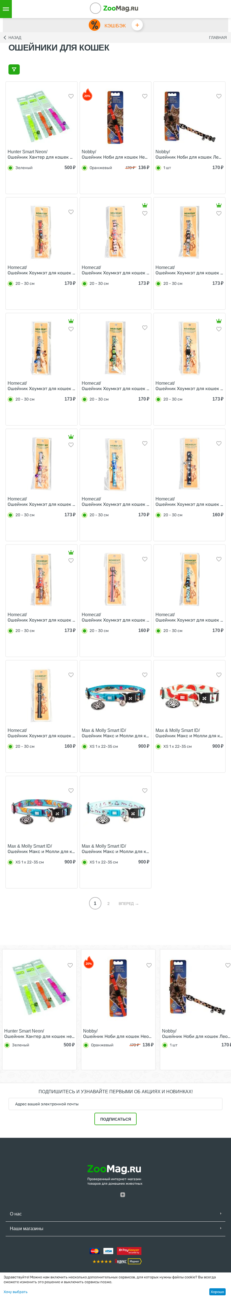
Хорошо (217, 1292)
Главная (218, 37)
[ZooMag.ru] (120, 8)
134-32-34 (103, 9)
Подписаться (115, 1119)
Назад (14, 37)
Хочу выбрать (16, 1292)
